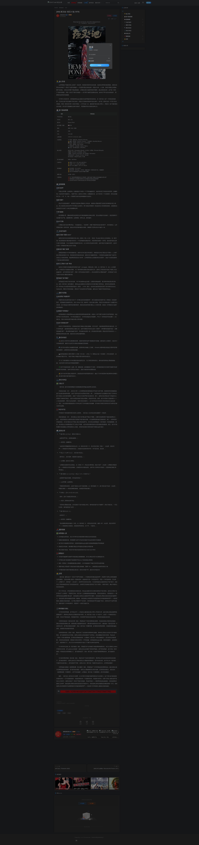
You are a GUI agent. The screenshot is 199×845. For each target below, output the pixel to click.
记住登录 (92, 61)
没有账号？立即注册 (93, 50)
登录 (100, 65)
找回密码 (108, 61)
